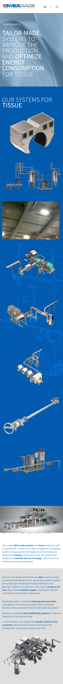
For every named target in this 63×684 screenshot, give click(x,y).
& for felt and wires (24, 440)
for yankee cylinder (30, 491)
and (24, 158)
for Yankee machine (12, 342)
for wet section (12, 287)
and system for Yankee (26, 197)
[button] (57, 6)
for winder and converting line (27, 389)
